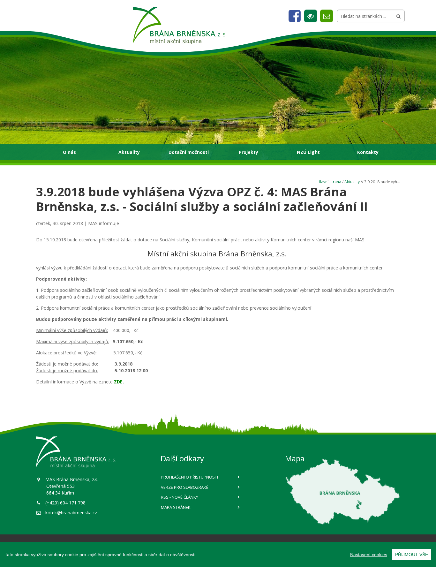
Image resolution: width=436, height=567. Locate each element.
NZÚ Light (308, 152)
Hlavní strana (329, 181)
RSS (179, 497)
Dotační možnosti (189, 152)
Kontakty (368, 152)
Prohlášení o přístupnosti (189, 477)
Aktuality (129, 152)
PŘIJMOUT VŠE (411, 554)
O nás (69, 152)
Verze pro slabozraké (184, 487)
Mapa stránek (176, 507)
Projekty (248, 152)
